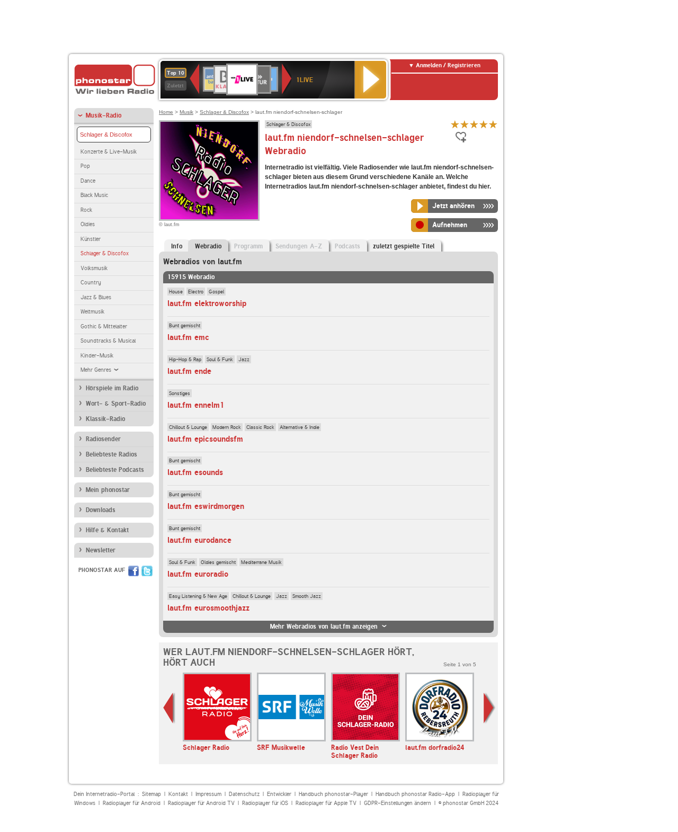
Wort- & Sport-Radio (116, 403)
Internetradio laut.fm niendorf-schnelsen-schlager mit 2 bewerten (464, 124)
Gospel (216, 291)
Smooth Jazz (306, 596)
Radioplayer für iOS (265, 803)
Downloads (100, 510)
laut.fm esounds (195, 472)
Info (176, 246)
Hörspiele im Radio (112, 388)
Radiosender (103, 439)
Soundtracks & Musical (108, 340)
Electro (195, 291)
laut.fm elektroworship (206, 303)
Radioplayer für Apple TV (326, 803)
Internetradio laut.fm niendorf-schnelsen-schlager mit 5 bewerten (493, 124)
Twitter (147, 571)
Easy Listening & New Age (198, 596)
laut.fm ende (189, 371)
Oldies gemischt (218, 562)
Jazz (243, 359)
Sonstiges (179, 393)
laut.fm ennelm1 (196, 405)
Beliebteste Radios (111, 454)
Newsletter (100, 550)
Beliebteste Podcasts (115, 469)
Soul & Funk (220, 359)
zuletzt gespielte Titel (403, 246)
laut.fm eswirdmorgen (205, 506)
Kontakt (178, 794)
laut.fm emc (188, 337)
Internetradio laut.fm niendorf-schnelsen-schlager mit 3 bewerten (474, 124)
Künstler (91, 239)
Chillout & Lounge (188, 427)
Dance (88, 180)
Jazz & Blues (96, 297)
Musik (186, 112)
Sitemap (151, 794)
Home (166, 112)
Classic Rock (260, 427)
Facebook (133, 571)
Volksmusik (94, 268)
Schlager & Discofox (106, 134)
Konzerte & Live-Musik (109, 151)
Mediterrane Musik (261, 562)
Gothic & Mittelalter (104, 326)
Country (91, 282)
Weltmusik (92, 311)
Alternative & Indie (299, 427)
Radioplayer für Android (131, 803)
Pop (85, 166)
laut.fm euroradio (197, 574)
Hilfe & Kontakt (107, 530)
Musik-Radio (103, 115)
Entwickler (279, 794)
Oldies (88, 224)
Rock (86, 210)
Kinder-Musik (97, 355)
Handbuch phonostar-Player (333, 794)
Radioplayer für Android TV (201, 803)
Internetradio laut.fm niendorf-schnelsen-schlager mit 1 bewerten (455, 124)
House (176, 291)
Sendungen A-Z (298, 246)
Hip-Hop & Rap (185, 359)
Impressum (208, 794)
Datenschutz (244, 794)
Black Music (94, 195)
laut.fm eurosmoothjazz (208, 608)
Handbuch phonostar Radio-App (415, 794)
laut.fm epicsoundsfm (205, 439)
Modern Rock (226, 427)
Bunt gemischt (184, 325)
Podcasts (347, 246)
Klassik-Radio (105, 419)
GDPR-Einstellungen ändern (397, 803)
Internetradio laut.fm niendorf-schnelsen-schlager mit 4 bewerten (483, 124)
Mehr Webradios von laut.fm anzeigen (324, 626)
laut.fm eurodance (199, 540)
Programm (248, 246)
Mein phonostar (108, 490)
